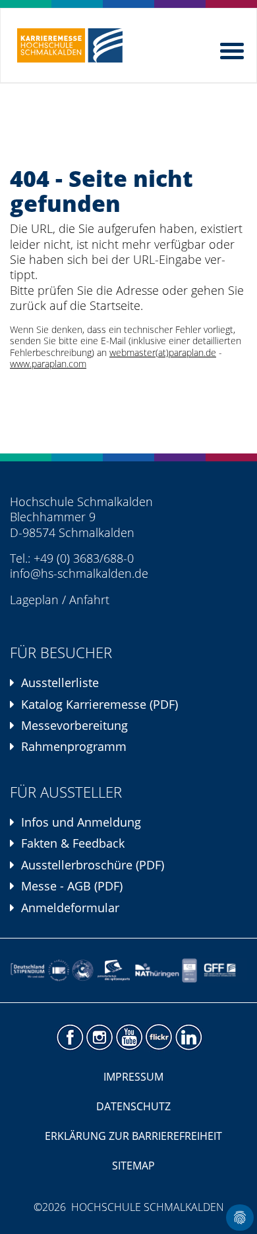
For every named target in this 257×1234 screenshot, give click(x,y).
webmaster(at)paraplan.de (162, 353)
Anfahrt (89, 599)
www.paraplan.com (48, 364)
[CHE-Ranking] (189, 970)
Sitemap (133, 1165)
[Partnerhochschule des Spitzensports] (113, 970)
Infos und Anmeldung (81, 822)
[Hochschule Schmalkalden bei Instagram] (99, 1037)
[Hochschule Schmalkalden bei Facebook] (69, 1037)
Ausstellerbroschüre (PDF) (92, 865)
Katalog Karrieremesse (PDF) (99, 704)
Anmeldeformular (70, 907)
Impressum (133, 1076)
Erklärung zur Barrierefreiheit (133, 1136)
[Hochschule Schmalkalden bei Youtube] (129, 1037)
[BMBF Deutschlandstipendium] (28, 970)
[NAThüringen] (157, 970)
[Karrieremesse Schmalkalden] (70, 45)
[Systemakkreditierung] (58, 970)
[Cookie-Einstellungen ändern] (240, 1217)
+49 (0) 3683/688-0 (84, 558)
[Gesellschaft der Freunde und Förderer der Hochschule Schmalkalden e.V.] (222, 970)
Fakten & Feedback (73, 843)
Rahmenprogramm (74, 746)
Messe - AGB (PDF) (72, 886)
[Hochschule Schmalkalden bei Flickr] (158, 1037)
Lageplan (34, 599)
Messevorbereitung (74, 725)
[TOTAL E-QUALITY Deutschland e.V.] (83, 970)
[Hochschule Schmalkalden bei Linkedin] (188, 1037)
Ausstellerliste (60, 682)
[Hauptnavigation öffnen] (233, 48)
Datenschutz (133, 1106)
